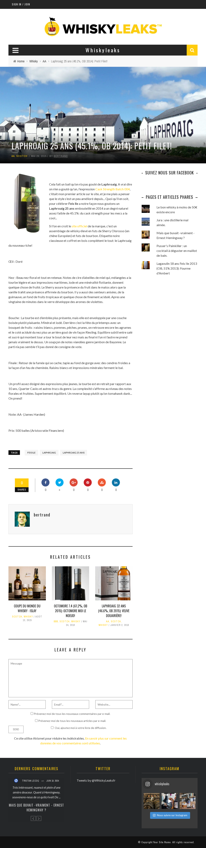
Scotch (21, 156)
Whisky (28, 616)
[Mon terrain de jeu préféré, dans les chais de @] (152, 801)
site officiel (79, 226)
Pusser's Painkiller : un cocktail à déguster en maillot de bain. (177, 250)
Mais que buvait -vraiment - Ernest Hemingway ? (36, 807)
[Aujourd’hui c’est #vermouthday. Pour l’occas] (188, 801)
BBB (56, 621)
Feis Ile (31, 452)
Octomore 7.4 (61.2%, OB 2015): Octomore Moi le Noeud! (70, 611)
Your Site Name (162, 842)
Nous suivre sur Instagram (172, 815)
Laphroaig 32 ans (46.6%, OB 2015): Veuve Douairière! (113, 611)
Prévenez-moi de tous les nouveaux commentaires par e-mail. (72, 713)
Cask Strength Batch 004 (112, 189)
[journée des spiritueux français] (169, 801)
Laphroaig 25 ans (73, 452)
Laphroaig (49, 452)
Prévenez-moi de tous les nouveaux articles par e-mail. (72, 720)
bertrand (61, 156)
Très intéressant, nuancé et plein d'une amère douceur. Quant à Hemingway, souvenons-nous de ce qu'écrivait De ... (36, 792)
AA (13, 156)
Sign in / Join (21, 4)
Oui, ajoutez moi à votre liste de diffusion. (80, 728)
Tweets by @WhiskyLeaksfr (96, 780)
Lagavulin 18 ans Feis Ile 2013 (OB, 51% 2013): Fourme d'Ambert (177, 268)
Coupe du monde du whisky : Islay (27, 608)
